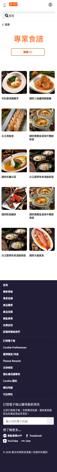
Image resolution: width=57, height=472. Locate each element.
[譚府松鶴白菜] (14, 160)
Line (28, 440)
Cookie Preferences (14, 347)
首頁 (5, 285)
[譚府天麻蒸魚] (42, 239)
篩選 (27, 52)
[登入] (50, 5)
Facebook (36, 435)
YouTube (13, 440)
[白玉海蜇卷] (14, 120)
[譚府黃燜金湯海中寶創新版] (42, 120)
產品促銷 (8, 311)
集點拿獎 (8, 318)
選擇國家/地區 (11, 354)
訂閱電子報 (9, 340)
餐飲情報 (8, 291)
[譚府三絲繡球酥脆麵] (42, 82)
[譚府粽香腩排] (14, 198)
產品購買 (8, 305)
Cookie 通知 (10, 380)
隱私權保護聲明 (11, 374)
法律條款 (8, 367)
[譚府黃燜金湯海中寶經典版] (42, 198)
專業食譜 (8, 298)
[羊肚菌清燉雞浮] (14, 82)
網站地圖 (8, 387)
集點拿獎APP (15, 435)
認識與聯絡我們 (11, 331)
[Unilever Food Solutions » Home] (13, 4)
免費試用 (8, 325)
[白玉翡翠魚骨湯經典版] (14, 239)
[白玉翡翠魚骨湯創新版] (42, 160)
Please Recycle (12, 360)
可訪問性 (8, 394)
